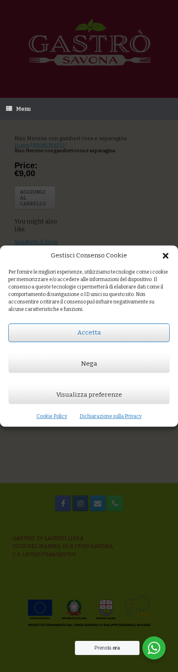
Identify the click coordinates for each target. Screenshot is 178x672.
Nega (89, 363)
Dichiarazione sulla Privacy (110, 416)
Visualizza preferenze (89, 394)
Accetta (89, 332)
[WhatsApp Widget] (154, 648)
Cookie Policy (51, 416)
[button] (165, 256)
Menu (23, 109)
